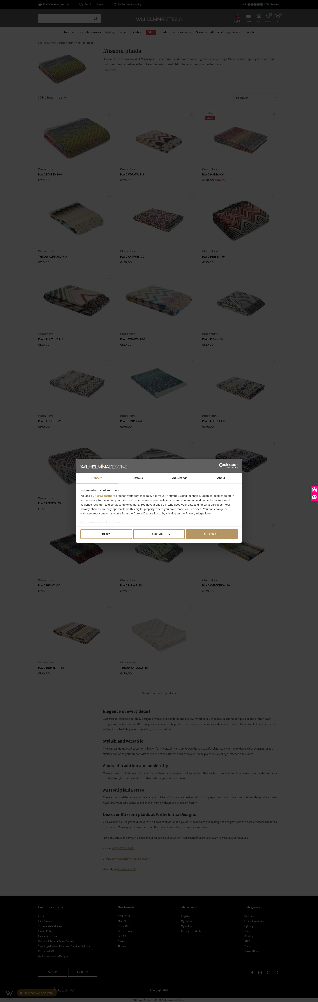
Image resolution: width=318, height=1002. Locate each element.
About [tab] (221, 477)
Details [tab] (138, 477)
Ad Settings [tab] (179, 477)
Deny (106, 534)
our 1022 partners (103, 495)
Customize (157, 534)
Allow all (212, 534)
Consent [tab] (97, 477)
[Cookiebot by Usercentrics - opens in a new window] (222, 466)
